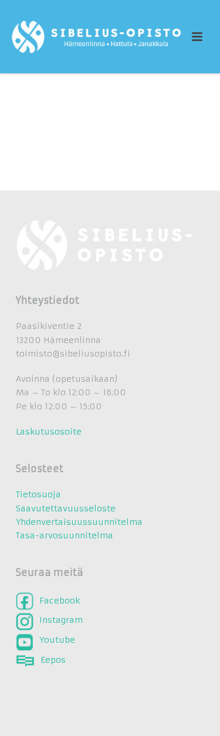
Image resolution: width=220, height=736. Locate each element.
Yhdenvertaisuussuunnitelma (79, 522)
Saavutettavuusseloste (66, 508)
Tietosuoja (38, 494)
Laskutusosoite (49, 431)
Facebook (59, 600)
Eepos (53, 659)
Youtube (57, 640)
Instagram (61, 619)
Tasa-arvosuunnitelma (64, 535)
